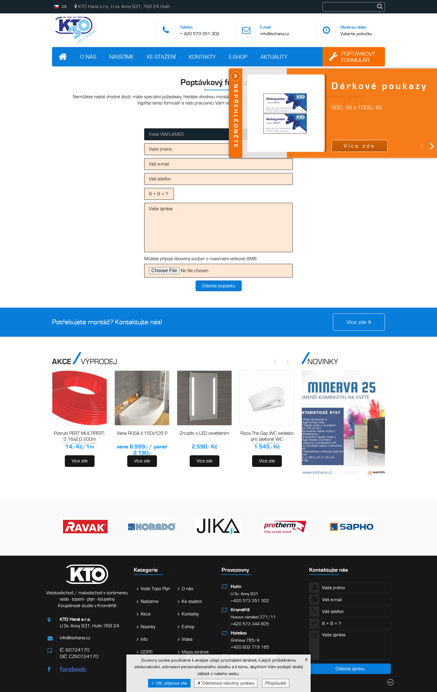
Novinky (148, 626)
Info (144, 639)
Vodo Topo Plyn (155, 588)
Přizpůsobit (275, 683)
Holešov (239, 633)
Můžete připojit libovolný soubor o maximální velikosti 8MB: (200, 258)
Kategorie (146, 570)
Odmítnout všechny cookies (227, 683)
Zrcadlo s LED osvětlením (204, 433)
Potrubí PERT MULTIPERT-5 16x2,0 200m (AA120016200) (79, 439)
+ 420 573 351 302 (199, 33)
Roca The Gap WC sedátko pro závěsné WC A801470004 (266, 439)
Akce (145, 614)
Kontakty (202, 57)
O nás (88, 57)
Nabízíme (121, 57)
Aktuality (273, 57)
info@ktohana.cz (274, 33)
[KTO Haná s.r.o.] (75, 44)
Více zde (80, 461)
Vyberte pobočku (356, 33)
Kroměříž (240, 609)
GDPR (147, 652)
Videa (187, 639)
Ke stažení (161, 57)
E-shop (238, 57)
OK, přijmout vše (171, 683)
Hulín (236, 586)
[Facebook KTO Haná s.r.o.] (94, 669)
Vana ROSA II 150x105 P (142, 433)
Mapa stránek (195, 652)
